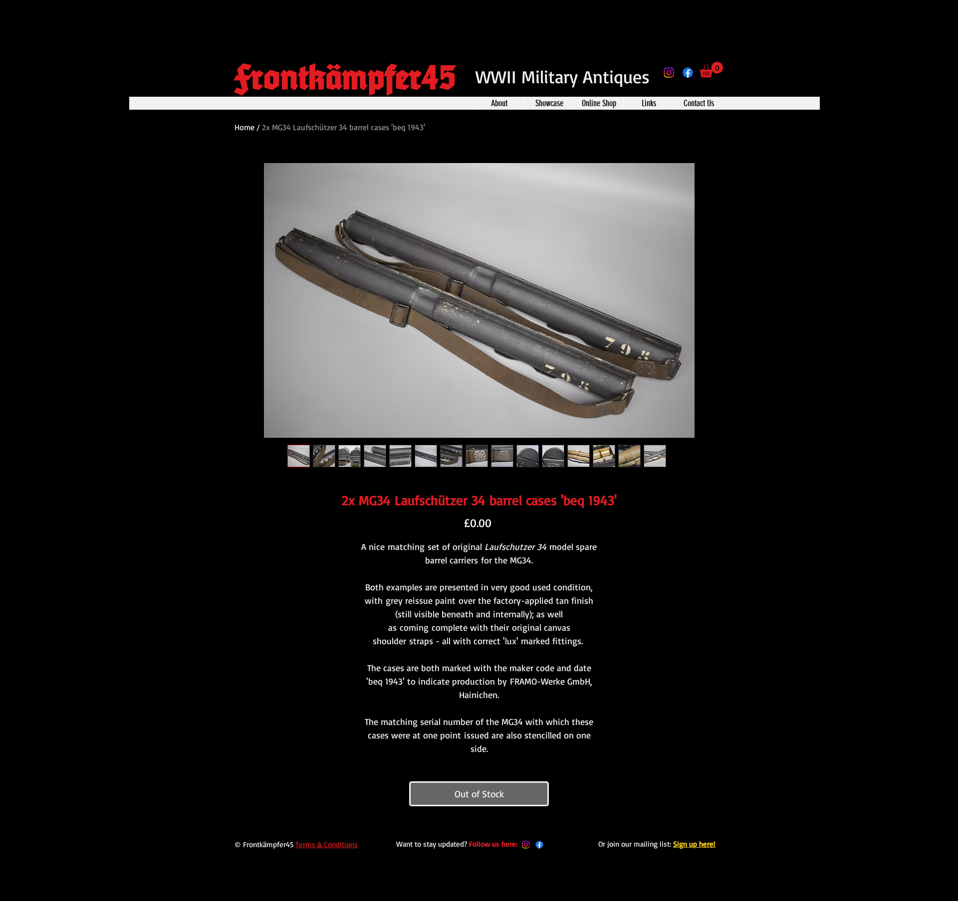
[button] (711, 69)
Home (244, 127)
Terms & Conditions (326, 844)
